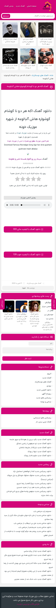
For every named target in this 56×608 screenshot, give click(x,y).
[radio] (38, 179)
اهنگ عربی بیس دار (43, 422)
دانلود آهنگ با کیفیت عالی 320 (26, 229)
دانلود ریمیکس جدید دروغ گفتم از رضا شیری (34, 483)
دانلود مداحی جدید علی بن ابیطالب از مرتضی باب (32, 523)
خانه (51, 75)
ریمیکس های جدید (43, 398)
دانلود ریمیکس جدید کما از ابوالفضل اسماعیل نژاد (32, 471)
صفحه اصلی (31, 6)
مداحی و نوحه (46, 402)
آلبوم (49, 374)
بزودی (49, 386)
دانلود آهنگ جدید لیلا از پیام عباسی (37, 551)
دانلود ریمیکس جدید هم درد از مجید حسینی (34, 487)
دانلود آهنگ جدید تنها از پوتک (39, 451)
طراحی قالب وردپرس (31, 604)
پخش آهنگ (8, 6)
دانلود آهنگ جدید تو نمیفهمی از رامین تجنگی (33, 443)
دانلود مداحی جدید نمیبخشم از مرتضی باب (34, 527)
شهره (24, 288)
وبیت (19, 604)
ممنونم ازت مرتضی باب (42, 511)
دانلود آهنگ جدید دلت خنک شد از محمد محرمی (32, 579)
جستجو (6, 16)
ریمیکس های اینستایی (42, 418)
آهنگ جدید (20, 6)
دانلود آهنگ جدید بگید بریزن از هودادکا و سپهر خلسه (30, 439)
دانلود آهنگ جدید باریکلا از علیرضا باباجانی (35, 447)
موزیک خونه (22, 133)
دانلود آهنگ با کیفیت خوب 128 (27, 254)
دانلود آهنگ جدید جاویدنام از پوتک (37, 455)
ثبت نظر (28, 358)
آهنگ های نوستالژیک (40, 75)
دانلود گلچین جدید (44, 390)
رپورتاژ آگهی (46, 394)
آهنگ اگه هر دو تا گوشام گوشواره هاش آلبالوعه (27, 86)
